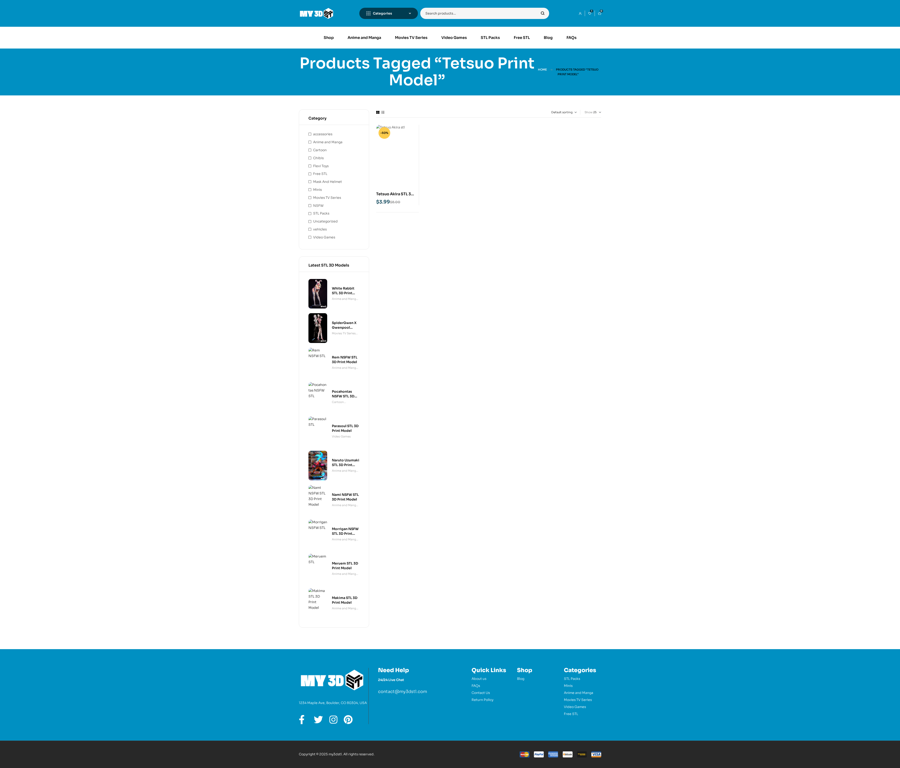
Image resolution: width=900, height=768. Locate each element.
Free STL (320, 174)
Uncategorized (325, 221)
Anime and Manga (327, 142)
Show (588, 112)
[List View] (382, 112)
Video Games (324, 237)
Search (542, 13)
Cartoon (320, 150)
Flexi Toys (321, 166)
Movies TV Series (327, 198)
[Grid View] (377, 112)
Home (542, 69)
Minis (317, 190)
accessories (322, 134)
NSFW (318, 205)
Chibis (318, 158)
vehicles (320, 229)
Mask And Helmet (327, 182)
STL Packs (321, 213)
